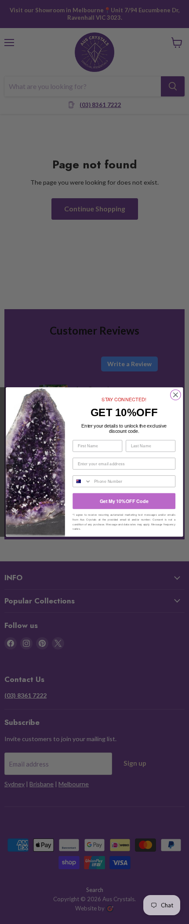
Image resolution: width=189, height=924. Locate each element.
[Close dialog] (176, 395)
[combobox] (82, 481)
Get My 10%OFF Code (124, 500)
